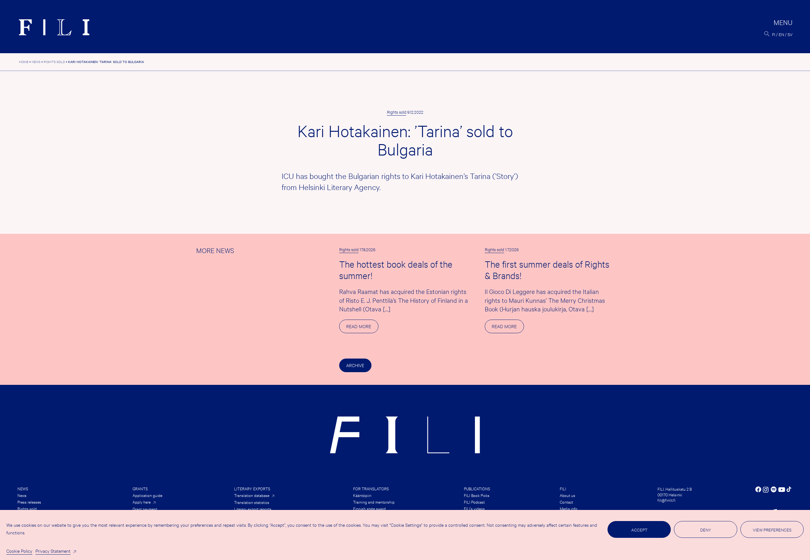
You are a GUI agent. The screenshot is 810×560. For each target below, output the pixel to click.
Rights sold (396, 112)
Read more (362, 328)
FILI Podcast (474, 502)
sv (790, 34)
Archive (355, 365)
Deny (705, 529)
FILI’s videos (474, 508)
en (781, 34)
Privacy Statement (53, 551)
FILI (563, 488)
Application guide (147, 495)
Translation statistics (251, 502)
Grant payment (145, 508)
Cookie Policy (19, 551)
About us (567, 495)
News (22, 488)
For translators (371, 488)
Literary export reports (252, 508)
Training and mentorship (374, 502)
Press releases (29, 502)
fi (773, 34)
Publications (477, 488)
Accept (639, 529)
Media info (568, 508)
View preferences (772, 529)
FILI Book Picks (476, 495)
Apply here (142, 502)
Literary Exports (252, 488)
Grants (140, 488)
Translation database (251, 495)
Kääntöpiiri (362, 495)
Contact (566, 502)
